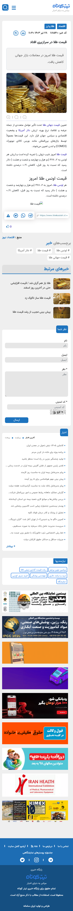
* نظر (64, 369)
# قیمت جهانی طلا (59, 257)
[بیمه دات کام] (35, 679)
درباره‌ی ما (47, 846)
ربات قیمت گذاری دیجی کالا (33, 570)
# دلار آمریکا (25, 250)
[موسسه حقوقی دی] (35, 734)
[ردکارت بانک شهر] (35, 707)
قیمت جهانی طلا (51, 125)
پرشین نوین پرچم (58, 570)
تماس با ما (63, 846)
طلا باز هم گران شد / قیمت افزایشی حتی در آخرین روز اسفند (30, 285)
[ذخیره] (15, 33)
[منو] (14, 8)
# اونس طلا (62, 250)
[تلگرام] (49, 860)
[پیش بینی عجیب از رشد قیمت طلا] (61, 312)
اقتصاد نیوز (8, 237)
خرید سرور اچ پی (20, 576)
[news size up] (8, 117)
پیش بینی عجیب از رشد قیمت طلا (31, 312)
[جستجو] (5, 7)
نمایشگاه (62, 582)
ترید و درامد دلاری (57, 576)
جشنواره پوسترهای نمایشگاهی (38, 853)
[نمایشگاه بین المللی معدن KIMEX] (35, 812)
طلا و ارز (50, 26)
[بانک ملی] (35, 654)
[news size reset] (17, 117)
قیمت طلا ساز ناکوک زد (37, 298)
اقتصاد (61, 26)
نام (65, 341)
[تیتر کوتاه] (61, 6)
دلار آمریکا (25, 130)
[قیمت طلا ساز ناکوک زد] (61, 298)
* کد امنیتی (61, 402)
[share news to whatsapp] (23, 215)
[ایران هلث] (35, 786)
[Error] (8, 215)
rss (35, 846)
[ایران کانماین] (35, 602)
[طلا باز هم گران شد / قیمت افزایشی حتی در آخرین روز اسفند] (61, 283)
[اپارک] (35, 760)
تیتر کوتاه (22, 889)
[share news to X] (15, 215)
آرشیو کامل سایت (16, 846)
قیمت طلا (62, 154)
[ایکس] (22, 860)
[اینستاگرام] (35, 860)
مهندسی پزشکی (38, 576)
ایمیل (64, 355)
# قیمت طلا (44, 250)
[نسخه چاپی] (23, 33)
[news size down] (25, 117)
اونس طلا (58, 185)
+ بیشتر (10, 546)
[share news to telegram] (30, 215)
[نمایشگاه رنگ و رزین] (35, 628)
